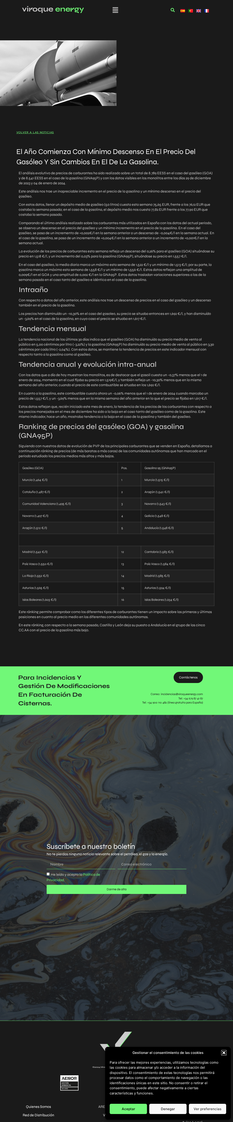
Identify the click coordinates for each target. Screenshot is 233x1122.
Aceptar (128, 1109)
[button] (224, 1052)
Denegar (168, 1109)
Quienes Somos (38, 1106)
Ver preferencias (207, 1109)
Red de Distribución (38, 1115)
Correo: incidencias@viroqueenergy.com (177, 694)
